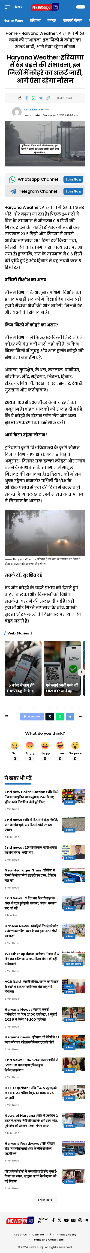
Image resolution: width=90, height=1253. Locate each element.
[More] (80, 716)
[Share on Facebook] (26, 98)
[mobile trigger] (8, 7)
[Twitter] (59, 1220)
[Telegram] (86, 1220)
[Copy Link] (48, 98)
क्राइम (69, 986)
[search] (69, 7)
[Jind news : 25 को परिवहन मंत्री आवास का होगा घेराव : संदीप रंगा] (73, 852)
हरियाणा (69, 802)
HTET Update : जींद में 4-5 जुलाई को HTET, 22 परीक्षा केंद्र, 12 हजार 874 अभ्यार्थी (30, 1093)
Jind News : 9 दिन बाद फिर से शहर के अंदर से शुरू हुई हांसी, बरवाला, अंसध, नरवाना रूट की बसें (30, 903)
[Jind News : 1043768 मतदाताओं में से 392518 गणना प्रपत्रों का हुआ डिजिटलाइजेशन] (73, 1064)
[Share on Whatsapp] (33, 98)
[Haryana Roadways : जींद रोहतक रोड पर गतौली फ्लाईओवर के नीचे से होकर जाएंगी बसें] (73, 1148)
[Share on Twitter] (49, 716)
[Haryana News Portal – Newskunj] (20, 1220)
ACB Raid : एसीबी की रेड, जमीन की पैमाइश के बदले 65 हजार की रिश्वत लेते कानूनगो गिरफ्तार (32, 986)
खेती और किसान (73, 964)
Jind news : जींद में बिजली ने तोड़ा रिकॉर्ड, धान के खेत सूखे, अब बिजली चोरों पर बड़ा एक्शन (31, 825)
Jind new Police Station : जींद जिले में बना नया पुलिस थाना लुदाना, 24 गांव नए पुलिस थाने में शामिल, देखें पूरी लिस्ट (32, 797)
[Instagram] (80, 1220)
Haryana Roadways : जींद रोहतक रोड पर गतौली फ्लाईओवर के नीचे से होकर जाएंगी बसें (30, 1148)
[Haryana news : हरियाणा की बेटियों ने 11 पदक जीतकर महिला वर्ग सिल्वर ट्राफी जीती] (73, 1042)
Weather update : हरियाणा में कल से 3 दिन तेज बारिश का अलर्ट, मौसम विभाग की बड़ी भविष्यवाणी (32, 958)
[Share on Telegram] (40, 98)
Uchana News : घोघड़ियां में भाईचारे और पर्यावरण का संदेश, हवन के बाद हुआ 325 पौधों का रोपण (31, 931)
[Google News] (73, 1220)
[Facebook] (53, 1220)
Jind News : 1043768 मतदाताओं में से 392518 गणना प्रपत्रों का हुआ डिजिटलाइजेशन (31, 1065)
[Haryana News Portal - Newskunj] (45, 7)
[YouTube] (66, 1220)
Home (12, 33)
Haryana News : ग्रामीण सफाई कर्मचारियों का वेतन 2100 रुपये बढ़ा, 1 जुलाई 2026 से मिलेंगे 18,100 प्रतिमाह (31, 1014)
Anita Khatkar (33, 109)
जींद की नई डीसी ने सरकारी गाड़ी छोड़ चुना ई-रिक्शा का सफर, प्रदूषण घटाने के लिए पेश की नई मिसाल (31, 1176)
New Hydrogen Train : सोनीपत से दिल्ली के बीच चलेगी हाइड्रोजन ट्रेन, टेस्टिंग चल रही (30, 875)
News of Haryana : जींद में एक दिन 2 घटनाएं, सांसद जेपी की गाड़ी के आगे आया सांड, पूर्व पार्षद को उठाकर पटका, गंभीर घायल (31, 1120)
